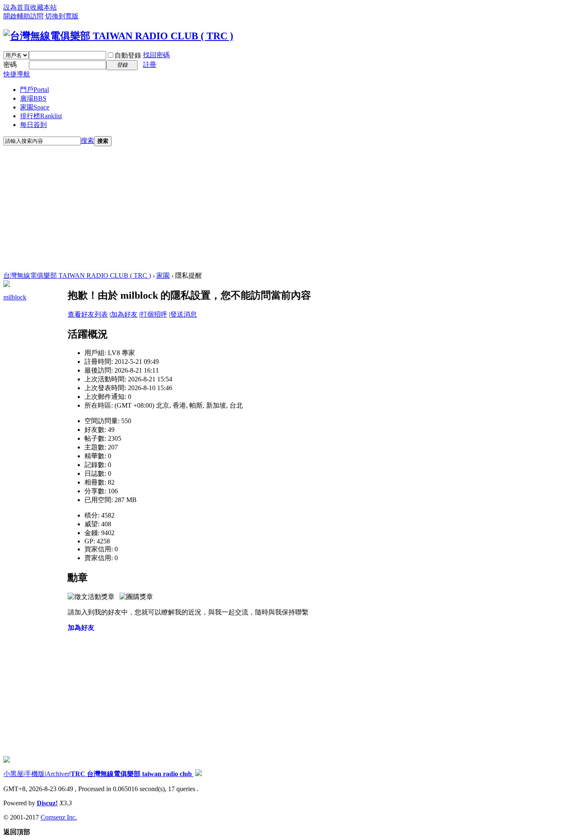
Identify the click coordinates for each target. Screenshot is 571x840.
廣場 (33, 98)
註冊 (149, 64)
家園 (34, 107)
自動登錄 (128, 55)
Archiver (57, 773)
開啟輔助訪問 (23, 16)
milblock (14, 297)
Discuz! (47, 803)
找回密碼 (156, 54)
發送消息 (183, 314)
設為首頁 (16, 7)
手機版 (35, 773)
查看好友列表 (88, 314)
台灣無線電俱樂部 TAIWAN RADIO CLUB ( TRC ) (77, 275)
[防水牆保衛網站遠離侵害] (198, 773)
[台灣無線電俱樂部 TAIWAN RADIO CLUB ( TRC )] (118, 35)
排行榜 (41, 115)
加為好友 (124, 314)
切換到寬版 (62, 16)
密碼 (10, 64)
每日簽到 (33, 124)
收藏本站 (43, 7)
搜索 (87, 140)
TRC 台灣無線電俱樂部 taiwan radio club (132, 773)
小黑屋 (13, 773)
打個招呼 (153, 314)
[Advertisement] (285, 208)
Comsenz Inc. (59, 817)
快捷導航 (16, 74)
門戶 (34, 89)
